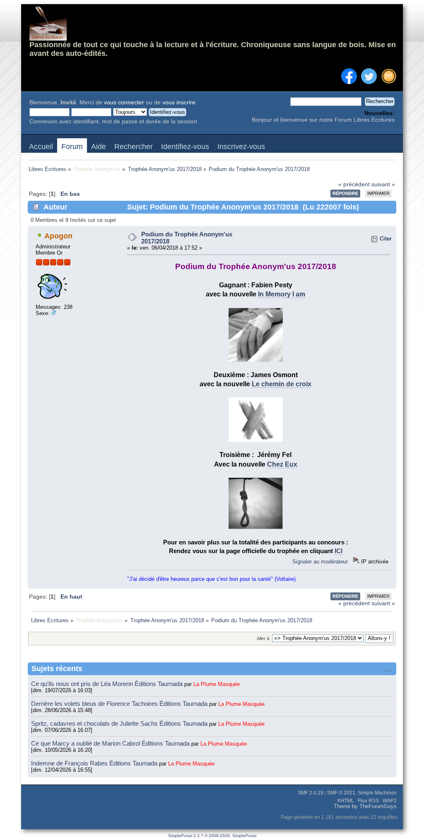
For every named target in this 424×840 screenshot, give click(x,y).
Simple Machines (377, 793)
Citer (386, 239)
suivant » (383, 184)
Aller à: (263, 638)
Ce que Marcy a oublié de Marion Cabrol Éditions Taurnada (111, 743)
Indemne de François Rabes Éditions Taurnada (95, 763)
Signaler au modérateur (320, 561)
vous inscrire (178, 102)
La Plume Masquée (216, 684)
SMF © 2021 (341, 793)
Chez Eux (282, 464)
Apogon (58, 236)
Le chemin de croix (281, 384)
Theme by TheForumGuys (365, 806)
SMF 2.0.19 (310, 793)
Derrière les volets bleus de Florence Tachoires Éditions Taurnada (120, 703)
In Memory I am (281, 294)
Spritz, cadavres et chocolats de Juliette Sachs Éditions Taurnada (120, 723)
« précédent (354, 184)
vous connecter (124, 102)
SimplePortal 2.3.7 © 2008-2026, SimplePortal (212, 835)
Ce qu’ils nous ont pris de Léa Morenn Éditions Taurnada (107, 683)
